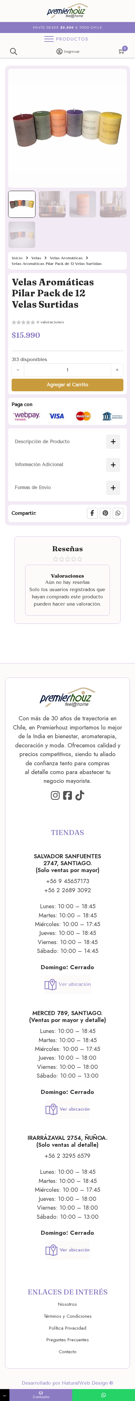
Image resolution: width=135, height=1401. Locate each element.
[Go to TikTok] (79, 795)
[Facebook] (92, 513)
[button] (118, 77)
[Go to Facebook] (67, 795)
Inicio (17, 258)
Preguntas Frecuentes (67, 1339)
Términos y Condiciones (68, 1316)
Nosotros (67, 1304)
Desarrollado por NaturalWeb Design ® (67, 1383)
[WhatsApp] (118, 513)
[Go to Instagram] (55, 795)
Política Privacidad (67, 1328)
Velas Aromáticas (66, 258)
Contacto (68, 1351)
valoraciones (50, 322)
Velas (36, 258)
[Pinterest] (105, 513)
